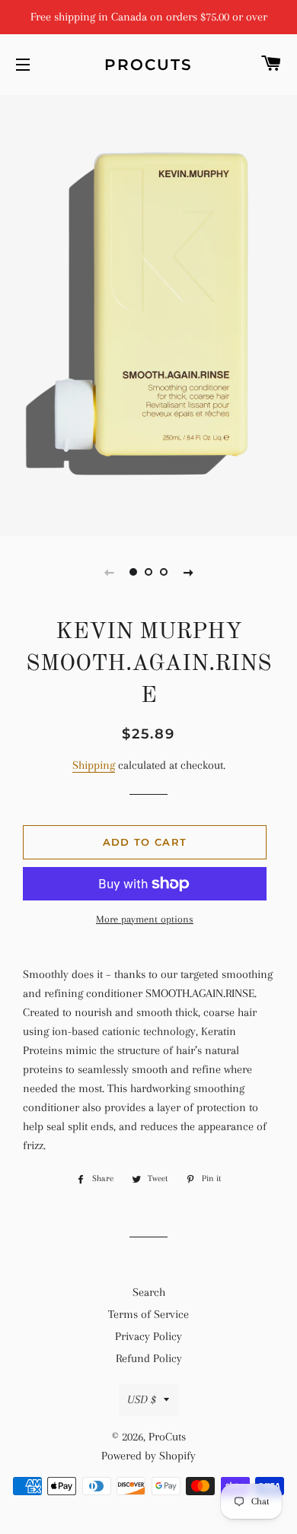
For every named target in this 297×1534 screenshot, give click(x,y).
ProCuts (148, 65)
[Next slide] (188, 572)
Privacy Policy (148, 1336)
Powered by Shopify (148, 1456)
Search (149, 1292)
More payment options (144, 919)
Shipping (93, 765)
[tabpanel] (148, 313)
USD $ (141, 1399)
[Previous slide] (109, 572)
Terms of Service (148, 1314)
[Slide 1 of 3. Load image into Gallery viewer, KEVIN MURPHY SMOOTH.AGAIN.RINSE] (133, 572)
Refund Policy (149, 1358)
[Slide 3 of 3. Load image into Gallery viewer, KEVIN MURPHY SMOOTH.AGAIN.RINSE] (163, 572)
